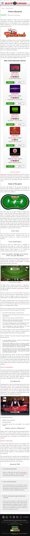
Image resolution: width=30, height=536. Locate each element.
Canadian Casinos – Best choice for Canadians (18, 533)
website (21, 524)
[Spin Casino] (15, 68)
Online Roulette (9, 440)
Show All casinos (15, 172)
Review (19, 82)
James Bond (3, 174)
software (2, 437)
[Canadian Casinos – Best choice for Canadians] (15, 4)
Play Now (10, 82)
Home (3, 8)
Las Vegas (8, 387)
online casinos (20, 288)
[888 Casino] (15, 110)
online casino (23, 472)
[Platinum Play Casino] (15, 152)
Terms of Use (6, 520)
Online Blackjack (9, 367)
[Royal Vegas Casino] (15, 131)
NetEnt (19, 282)
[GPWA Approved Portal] (15, 528)
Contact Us (24, 520)
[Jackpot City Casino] (15, 89)
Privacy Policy (11, 520)
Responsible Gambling (18, 520)
